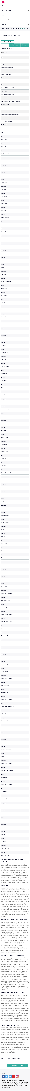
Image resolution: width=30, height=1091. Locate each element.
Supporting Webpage (14, 1058)
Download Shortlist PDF (11, 36)
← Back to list (7, 42)
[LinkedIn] (10, 1076)
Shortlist (22, 29)
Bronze (17, 29)
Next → (25, 45)
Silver (12, 29)
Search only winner (8, 19)
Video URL (3, 1058)
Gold (7, 29)
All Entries (27, 29)
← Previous (15, 45)
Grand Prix (2, 29)
